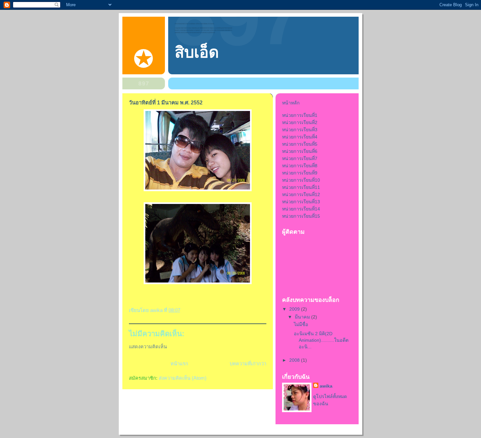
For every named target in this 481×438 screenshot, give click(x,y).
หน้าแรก (179, 363)
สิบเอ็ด (197, 52)
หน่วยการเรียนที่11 (301, 187)
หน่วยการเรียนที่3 (299, 129)
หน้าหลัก (291, 102)
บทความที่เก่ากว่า (248, 363)
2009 (295, 309)
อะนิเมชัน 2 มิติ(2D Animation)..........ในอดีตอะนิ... (321, 340)
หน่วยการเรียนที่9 (299, 172)
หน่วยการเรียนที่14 (301, 208)
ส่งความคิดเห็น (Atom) (182, 378)
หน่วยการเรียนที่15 (301, 216)
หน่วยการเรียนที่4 (299, 136)
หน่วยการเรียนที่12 (301, 194)
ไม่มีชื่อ (301, 324)
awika (326, 386)
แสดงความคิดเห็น (148, 346)
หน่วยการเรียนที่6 (299, 151)
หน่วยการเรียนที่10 (301, 180)
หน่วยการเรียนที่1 (299, 115)
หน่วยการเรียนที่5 (299, 144)
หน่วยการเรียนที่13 (301, 201)
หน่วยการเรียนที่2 (299, 122)
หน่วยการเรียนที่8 (299, 165)
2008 (295, 360)
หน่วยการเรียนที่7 (299, 158)
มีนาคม (303, 316)
